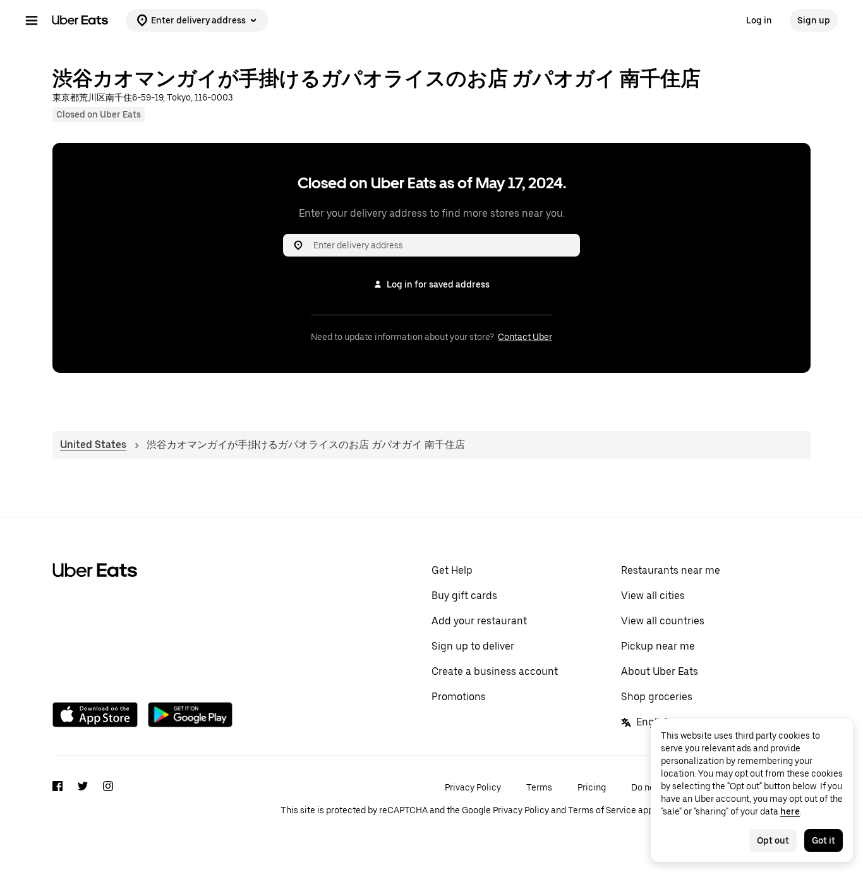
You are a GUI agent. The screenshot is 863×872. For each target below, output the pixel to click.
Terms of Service (602, 810)
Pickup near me (658, 646)
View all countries (662, 621)
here (790, 811)
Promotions (458, 697)
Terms (539, 787)
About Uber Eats (659, 671)
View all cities (653, 596)
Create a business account (494, 671)
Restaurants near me (670, 570)
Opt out (773, 840)
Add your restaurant (479, 621)
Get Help (452, 570)
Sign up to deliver (472, 646)
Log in (759, 20)
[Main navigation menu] (31, 20)
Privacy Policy (473, 787)
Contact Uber (525, 337)
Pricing (591, 787)
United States (93, 445)
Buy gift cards (464, 596)
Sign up (813, 20)
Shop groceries (656, 697)
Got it (823, 840)
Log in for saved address (438, 284)
